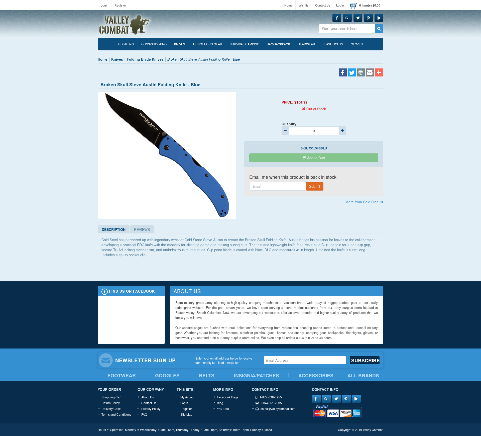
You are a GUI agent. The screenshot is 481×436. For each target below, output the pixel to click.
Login (104, 5)
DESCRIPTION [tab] (114, 229)
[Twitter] (351, 72)
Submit (314, 186)
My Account (188, 397)
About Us (147, 397)
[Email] (369, 72)
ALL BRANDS (363, 375)
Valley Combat (125, 25)
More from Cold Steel (362, 201)
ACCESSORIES (315, 375)
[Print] (360, 72)
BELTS (206, 375)
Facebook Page (227, 397)
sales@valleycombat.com (278, 408)
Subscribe (365, 360)
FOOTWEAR (121, 375)
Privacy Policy (150, 408)
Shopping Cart (111, 397)
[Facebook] (342, 72)
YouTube (223, 408)
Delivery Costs (111, 408)
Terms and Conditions (116, 414)
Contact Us (322, 5)
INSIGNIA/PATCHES (256, 375)
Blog (220, 403)
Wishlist (304, 5)
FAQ (144, 414)
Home (288, 5)
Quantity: (290, 123)
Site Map (186, 414)
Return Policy (110, 403)
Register (120, 5)
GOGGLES (167, 375)
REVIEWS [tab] (142, 229)
